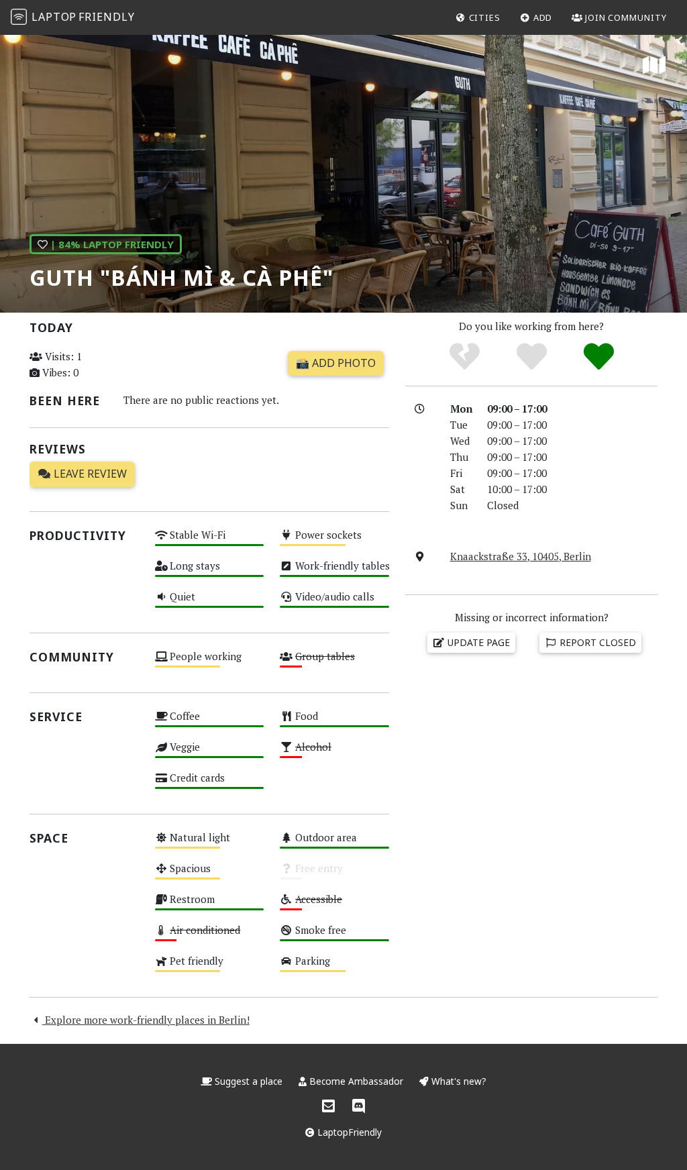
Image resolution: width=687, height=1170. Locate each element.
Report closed (596, 642)
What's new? (457, 1081)
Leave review (89, 473)
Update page (477, 642)
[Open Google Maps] (654, 65)
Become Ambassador (356, 1081)
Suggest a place (248, 1081)
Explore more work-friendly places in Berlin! (146, 1019)
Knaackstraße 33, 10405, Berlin (520, 556)
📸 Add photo (336, 363)
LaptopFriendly (348, 1132)
